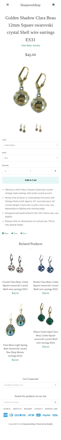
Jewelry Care (51, 409)
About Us (17, 409)
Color (4, 140)
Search (7, 409)
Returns (28, 409)
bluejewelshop (30, 5)
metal (4, 153)
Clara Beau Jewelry (30, 45)
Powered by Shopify (44, 424)
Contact (38, 409)
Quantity (5, 165)
